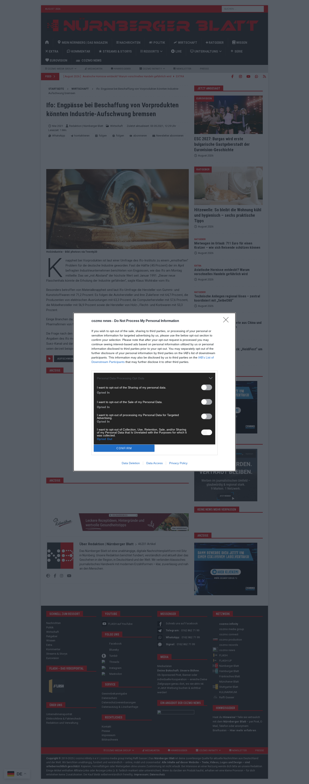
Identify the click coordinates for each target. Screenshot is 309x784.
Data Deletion (131, 463)
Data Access (154, 463)
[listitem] (154, 378)
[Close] (227, 321)
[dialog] (154, 392)
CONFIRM (124, 448)
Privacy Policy (178, 463)
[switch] (206, 387)
